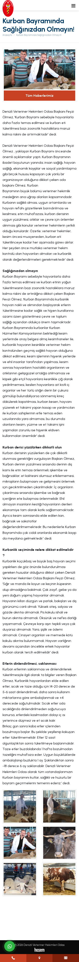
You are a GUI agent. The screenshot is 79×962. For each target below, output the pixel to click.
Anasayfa (7, 35)
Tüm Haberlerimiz (39, 96)
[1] (73, 5)
